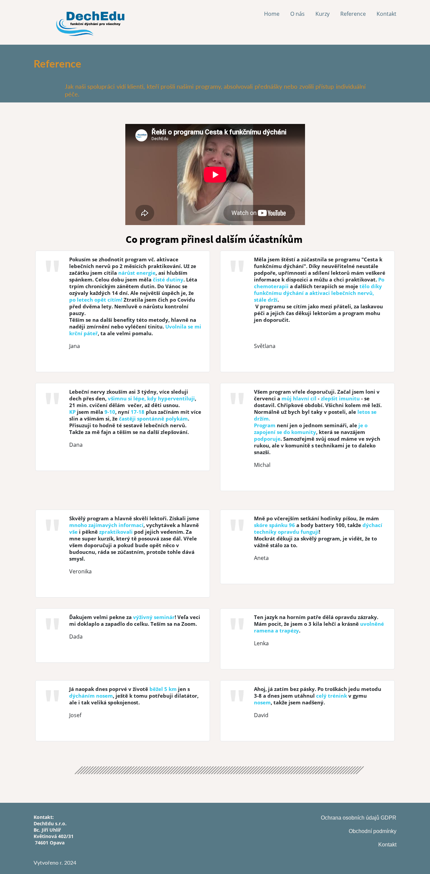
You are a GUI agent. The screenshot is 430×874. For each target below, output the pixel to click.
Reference (353, 13)
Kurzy (322, 13)
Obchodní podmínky (372, 831)
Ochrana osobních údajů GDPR (358, 818)
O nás (297, 13)
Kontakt (386, 13)
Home (272, 13)
